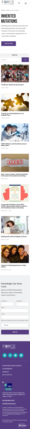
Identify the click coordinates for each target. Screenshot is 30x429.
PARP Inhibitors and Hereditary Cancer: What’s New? (14, 144)
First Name (4, 301)
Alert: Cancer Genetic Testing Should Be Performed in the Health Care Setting (14, 175)
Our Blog (7, 10)
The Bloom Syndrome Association (12, 85)
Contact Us (5, 371)
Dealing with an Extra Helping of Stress (14, 236)
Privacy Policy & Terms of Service (11, 365)
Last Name (19, 301)
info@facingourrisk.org (9, 403)
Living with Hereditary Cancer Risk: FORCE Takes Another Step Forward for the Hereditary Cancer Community (14, 206)
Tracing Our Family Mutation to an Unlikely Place (12, 114)
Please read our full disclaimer (13, 413)
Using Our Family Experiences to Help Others (13, 266)
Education (3, 10)
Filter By (14, 55)
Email (3, 314)
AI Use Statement (7, 368)
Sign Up (15, 332)
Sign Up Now (9, 43)
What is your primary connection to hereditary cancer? (15, 321)
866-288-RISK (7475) (8, 400)
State (3, 307)
